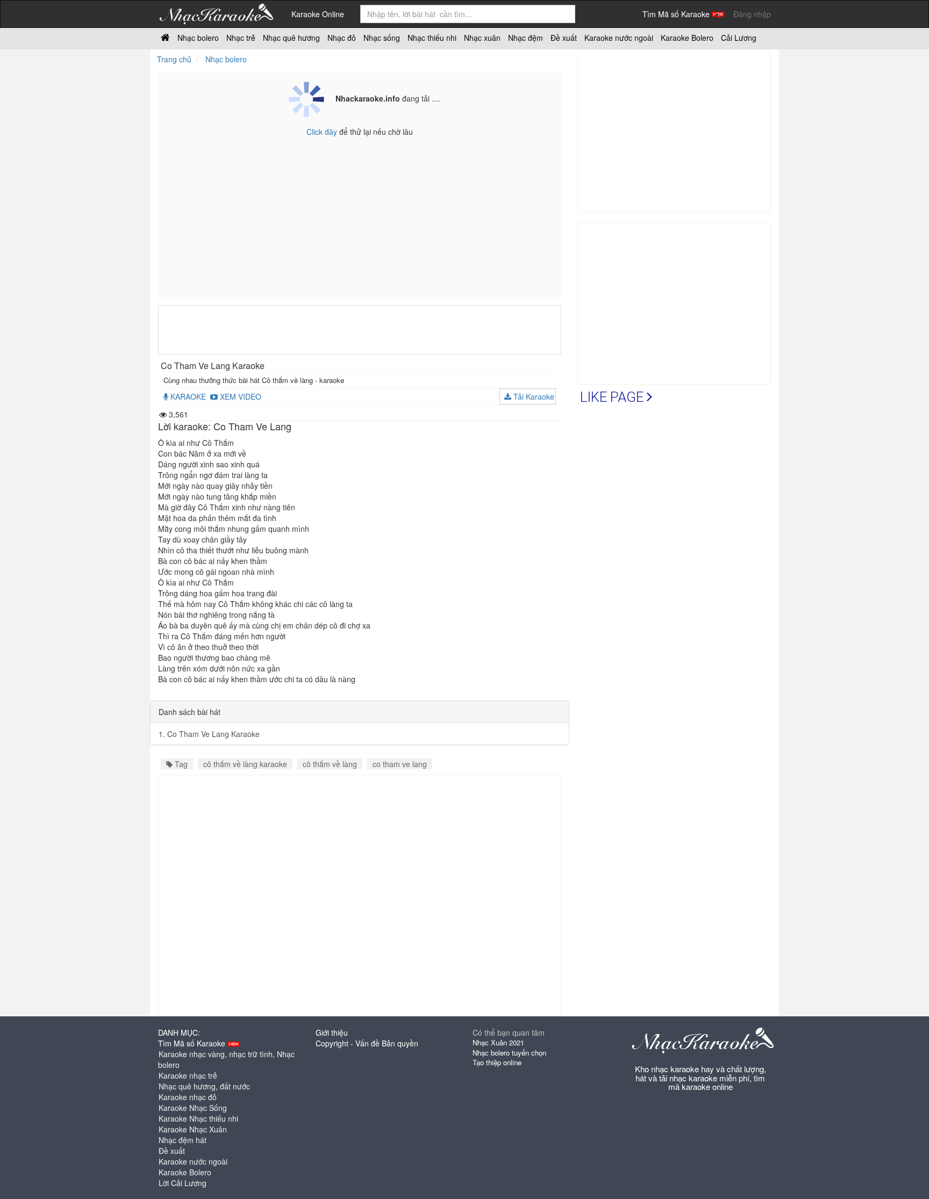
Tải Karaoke (532, 396)
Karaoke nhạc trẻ (188, 1075)
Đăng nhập (752, 14)
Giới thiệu (332, 1032)
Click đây (322, 131)
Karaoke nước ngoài (193, 1161)
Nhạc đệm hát (182, 1140)
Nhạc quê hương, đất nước (204, 1086)
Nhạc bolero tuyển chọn (509, 1053)
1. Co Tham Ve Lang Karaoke (209, 733)
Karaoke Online (317, 14)
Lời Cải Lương (182, 1183)
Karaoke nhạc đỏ (188, 1097)
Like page (613, 397)
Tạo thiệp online (497, 1062)
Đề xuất (172, 1150)
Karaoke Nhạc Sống (193, 1107)
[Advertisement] (359, 330)
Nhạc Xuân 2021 (498, 1042)
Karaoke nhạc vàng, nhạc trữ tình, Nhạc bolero (226, 1059)
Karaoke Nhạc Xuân (193, 1129)
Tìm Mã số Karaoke (677, 14)
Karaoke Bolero (185, 1172)
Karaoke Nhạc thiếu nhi (198, 1118)
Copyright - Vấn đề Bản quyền (367, 1043)
